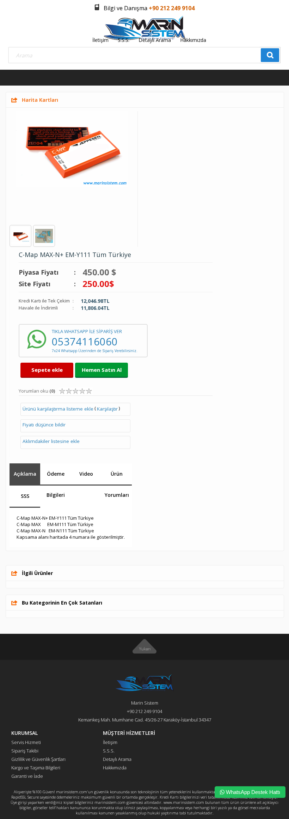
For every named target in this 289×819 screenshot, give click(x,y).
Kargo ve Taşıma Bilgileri (35, 767)
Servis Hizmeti (26, 742)
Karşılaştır (107, 409)
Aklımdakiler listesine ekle (51, 441)
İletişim (100, 40)
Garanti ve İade (27, 776)
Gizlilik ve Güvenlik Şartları (38, 759)
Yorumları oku (37, 391)
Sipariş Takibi (24, 751)
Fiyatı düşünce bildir (44, 424)
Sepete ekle (47, 369)
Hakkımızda (193, 40)
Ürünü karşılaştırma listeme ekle (58, 409)
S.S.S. (123, 40)
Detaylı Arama (155, 40)
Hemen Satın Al (102, 369)
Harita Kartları (40, 99)
